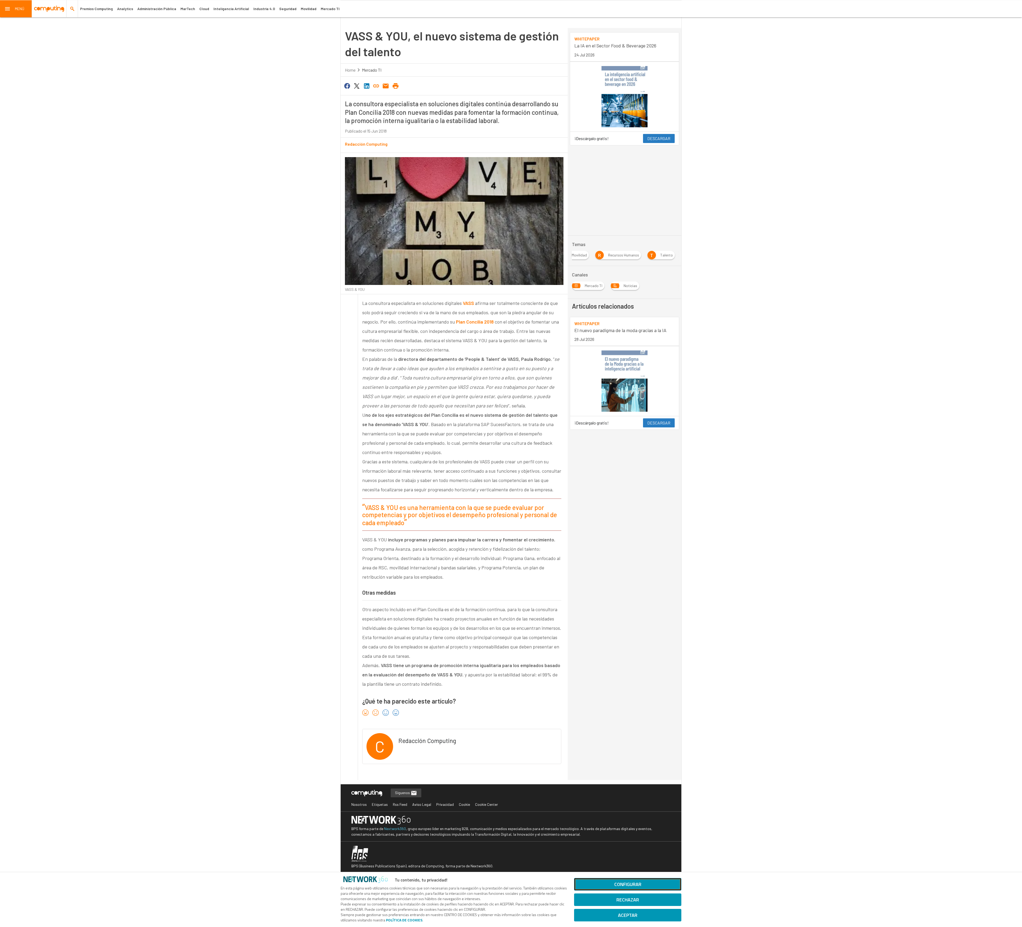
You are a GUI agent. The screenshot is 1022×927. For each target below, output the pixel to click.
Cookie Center (486, 804)
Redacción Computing (366, 143)
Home (350, 69)
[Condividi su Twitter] (356, 85)
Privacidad (445, 804)
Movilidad (308, 8)
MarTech (187, 8)
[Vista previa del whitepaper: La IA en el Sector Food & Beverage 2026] (624, 96)
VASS (468, 303)
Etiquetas (380, 804)
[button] (16, 8)
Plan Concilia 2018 (475, 322)
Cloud (204, 8)
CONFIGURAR (627, 884)
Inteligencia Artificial (231, 8)
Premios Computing (96, 8)
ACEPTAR (627, 915)
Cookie (464, 804)
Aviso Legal (421, 804)
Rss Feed (400, 804)
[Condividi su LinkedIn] (366, 85)
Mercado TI (330, 8)
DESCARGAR (658, 138)
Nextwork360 (395, 828)
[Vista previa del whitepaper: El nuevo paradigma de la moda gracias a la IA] (624, 381)
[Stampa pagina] (395, 85)
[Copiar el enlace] (376, 85)
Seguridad (287, 8)
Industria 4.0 (264, 8)
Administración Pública (156, 8)
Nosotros (359, 804)
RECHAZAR (627, 899)
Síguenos (403, 792)
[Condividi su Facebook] (347, 85)
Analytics (125, 8)
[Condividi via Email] (386, 85)
